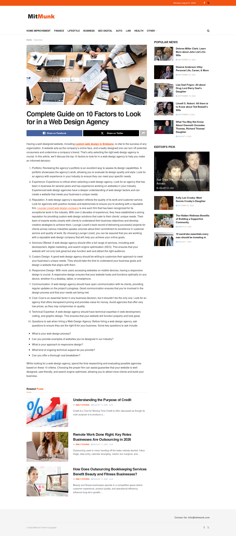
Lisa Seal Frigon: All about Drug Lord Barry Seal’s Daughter (190, 88)
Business (89, 30)
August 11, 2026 (100, 444)
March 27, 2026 (184, 226)
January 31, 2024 (166, 188)
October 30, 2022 (185, 205)
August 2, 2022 (184, 136)
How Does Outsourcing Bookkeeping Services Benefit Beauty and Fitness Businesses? (110, 471)
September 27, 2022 (186, 59)
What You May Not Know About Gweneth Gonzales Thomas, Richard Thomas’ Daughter (190, 127)
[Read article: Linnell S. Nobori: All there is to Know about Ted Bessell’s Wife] (163, 109)
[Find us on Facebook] (204, 3)
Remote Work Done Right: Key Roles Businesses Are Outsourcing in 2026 (102, 437)
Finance (59, 30)
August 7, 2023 (184, 241)
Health (138, 30)
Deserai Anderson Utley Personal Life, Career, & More (192, 68)
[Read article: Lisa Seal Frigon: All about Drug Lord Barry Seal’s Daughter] (163, 90)
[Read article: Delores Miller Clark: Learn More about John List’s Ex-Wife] (163, 54)
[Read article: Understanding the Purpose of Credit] (47, 412)
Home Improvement (38, 30)
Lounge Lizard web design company (58, 208)
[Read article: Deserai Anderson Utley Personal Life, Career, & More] (163, 72)
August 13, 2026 (100, 404)
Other (151, 30)
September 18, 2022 (186, 95)
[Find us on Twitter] (208, 3)
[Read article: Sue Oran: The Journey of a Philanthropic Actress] (182, 171)
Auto (119, 30)
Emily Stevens (82, 405)
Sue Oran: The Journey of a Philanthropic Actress (180, 181)
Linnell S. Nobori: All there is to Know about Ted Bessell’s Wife (192, 107)
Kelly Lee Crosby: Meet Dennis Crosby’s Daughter (190, 199)
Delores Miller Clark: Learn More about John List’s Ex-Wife (191, 52)
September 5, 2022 (186, 114)
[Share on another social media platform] (143, 133)
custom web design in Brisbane (94, 144)
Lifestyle (74, 30)
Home (29, 39)
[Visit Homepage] (41, 16)
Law (128, 30)
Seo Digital (105, 30)
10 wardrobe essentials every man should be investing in (192, 235)
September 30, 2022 (186, 74)
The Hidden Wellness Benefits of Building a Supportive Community (192, 219)
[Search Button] (208, 31)
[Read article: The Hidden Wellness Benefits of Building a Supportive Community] (163, 221)
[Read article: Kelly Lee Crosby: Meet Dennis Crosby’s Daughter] (163, 203)
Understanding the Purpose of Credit (102, 399)
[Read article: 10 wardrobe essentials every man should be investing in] (163, 239)
